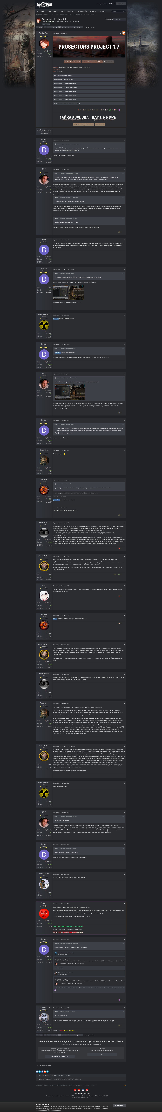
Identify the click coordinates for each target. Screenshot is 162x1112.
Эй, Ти (44, 169)
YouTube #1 (68, 61)
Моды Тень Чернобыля (72, 22)
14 (47, 27)
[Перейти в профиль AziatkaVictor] (38, 20)
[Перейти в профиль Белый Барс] (44, 533)
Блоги (63, 11)
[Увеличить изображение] (89, 46)
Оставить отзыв (108, 61)
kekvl (44, 585)
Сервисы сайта (83, 11)
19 (62, 27)
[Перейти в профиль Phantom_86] (44, 884)
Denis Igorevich (44, 315)
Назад (40, 27)
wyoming (69, 348)
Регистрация (121, 3)
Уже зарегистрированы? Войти (105, 3)
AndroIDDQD (70, 173)
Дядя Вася (44, 450)
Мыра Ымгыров (71, 144)
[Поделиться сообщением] (120, 33)
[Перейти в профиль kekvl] (44, 596)
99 (124, 19)
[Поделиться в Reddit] (45, 1071)
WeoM (69, 1011)
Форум (49, 11)
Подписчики (118, 19)
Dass (44, 239)
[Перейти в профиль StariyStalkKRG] (44, 1018)
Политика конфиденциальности (81, 1093)
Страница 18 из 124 (89, 27)
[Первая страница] (37, 27)
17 (56, 27)
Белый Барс (44, 522)
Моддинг (93, 11)
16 (53, 27)
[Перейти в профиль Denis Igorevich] (44, 325)
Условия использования (54, 1109)
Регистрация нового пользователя (60, 1056)
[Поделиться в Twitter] (39, 1071)
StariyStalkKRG (44, 1007)
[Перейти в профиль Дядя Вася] (44, 460)
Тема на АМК (86, 61)
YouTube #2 (77, 61)
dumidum (44, 140)
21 (68, 27)
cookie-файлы (48, 1106)
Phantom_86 (44, 874)
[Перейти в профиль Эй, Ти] (44, 179)
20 (65, 27)
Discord (94, 61)
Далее (78, 27)
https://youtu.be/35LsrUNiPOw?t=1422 (66, 222)
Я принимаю (120, 1105)
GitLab (100, 61)
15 (50, 27)
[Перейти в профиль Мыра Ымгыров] (44, 566)
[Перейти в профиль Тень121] (44, 914)
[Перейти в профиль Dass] (44, 250)
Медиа (55, 11)
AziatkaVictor (44, 33)
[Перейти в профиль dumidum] (44, 150)
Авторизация (109, 19)
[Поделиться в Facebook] (42, 1071)
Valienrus (44, 479)
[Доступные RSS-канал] (125, 1085)
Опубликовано (60, 33)
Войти (102, 1054)
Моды (42, 11)
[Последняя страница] (82, 27)
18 (59, 27)
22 (71, 27)
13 (44, 27)
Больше (102, 11)
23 (74, 27)
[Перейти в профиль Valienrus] (44, 490)
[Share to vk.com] (37, 1071)
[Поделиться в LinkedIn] (47, 1071)
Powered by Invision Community (81, 1097)
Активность (71, 11)
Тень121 (44, 903)
